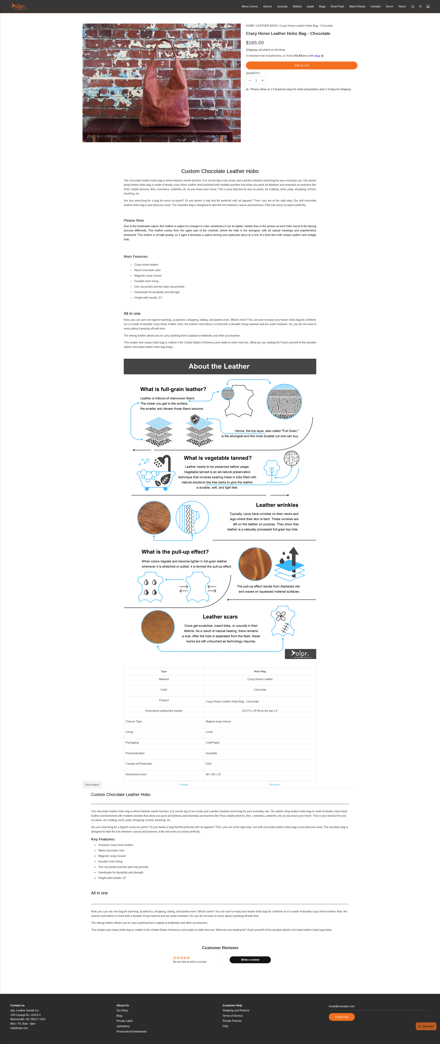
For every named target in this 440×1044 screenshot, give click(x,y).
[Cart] (428, 6)
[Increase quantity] (262, 80)
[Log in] (420, 6)
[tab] (129, 785)
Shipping (251, 49)
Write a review (250, 959)
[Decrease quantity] (250, 80)
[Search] (413, 6)
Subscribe (342, 1016)
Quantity (253, 73)
